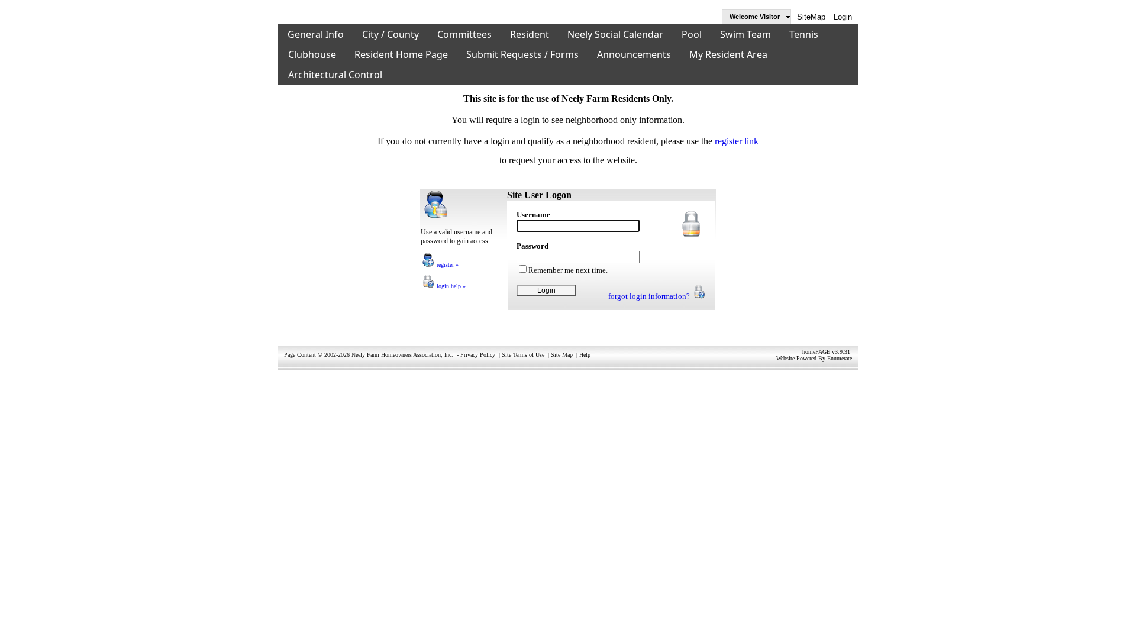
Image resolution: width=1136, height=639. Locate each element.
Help (584, 354)
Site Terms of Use (523, 354)
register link (737, 141)
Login (843, 16)
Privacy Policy (477, 354)
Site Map (562, 354)
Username (533, 214)
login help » (450, 286)
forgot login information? (650, 296)
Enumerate (839, 358)
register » (447, 265)
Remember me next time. (568, 270)
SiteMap (811, 16)
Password (532, 245)
